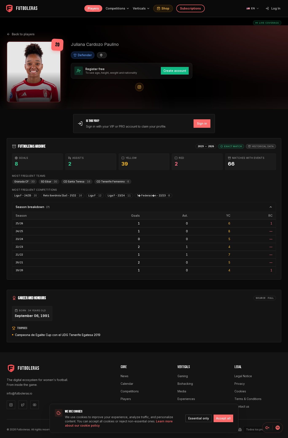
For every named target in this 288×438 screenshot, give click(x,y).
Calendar (127, 383)
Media (182, 391)
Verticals (139, 8)
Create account (174, 70)
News (124, 376)
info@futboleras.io (19, 393)
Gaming (183, 376)
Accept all (223, 418)
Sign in (202, 123)
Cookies (240, 391)
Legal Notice (243, 376)
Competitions (115, 8)
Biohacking (185, 383)
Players (93, 8)
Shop (165, 8)
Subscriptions (190, 8)
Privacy (239, 383)
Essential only (198, 418)
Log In (275, 8)
